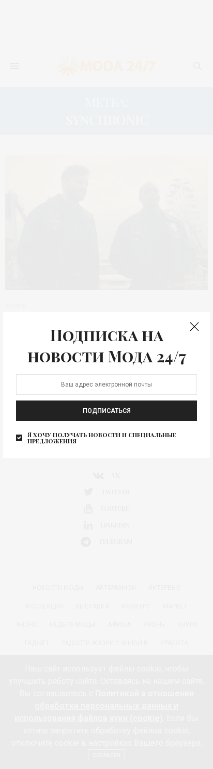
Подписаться (107, 410)
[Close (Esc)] (194, 327)
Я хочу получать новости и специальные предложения (101, 437)
